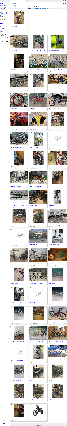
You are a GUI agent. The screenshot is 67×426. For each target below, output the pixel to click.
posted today (3, 9)
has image (3, 8)
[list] (11, 6)
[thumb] (13, 6)
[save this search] (66, 3)
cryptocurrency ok (4, 34)
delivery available (4, 35)
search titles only (4, 7)
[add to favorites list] (11, 27)
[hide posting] (27, 27)
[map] (17, 6)
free (2, 16)
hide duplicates (3, 10)
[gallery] (15, 6)
